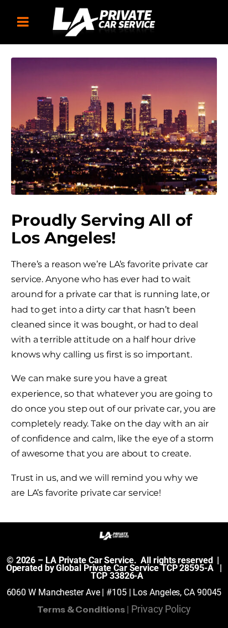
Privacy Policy (161, 609)
